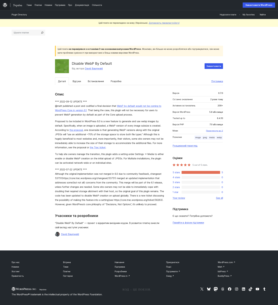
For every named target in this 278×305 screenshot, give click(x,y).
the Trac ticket (98, 147)
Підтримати (173, 271)
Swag (170, 276)
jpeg (205, 137)
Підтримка (217, 81)
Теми (65, 267)
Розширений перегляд (185, 145)
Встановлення (96, 81)
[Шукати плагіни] (42, 33)
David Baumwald (94, 68)
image (198, 137)
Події (168, 267)
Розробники (121, 271)
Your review (179, 197)
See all (219, 197)
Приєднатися (172, 262)
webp (219, 137)
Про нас (16, 262)
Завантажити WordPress (258, 5)
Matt (221, 267)
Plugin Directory (19, 14)
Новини (15, 267)
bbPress (223, 271)
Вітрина (67, 262)
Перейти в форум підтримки (188, 222)
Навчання (119, 262)
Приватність (18, 276)
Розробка (116, 81)
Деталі (62, 81)
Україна (42, 289)
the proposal (76, 130)
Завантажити (213, 66)
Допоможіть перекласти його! (164, 23)
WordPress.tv (122, 276)
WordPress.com (226, 262)
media (212, 137)
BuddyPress (225, 276)
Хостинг (16, 271)
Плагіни (66, 271)
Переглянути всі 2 (214, 131)
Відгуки (77, 81)
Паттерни (68, 276)
